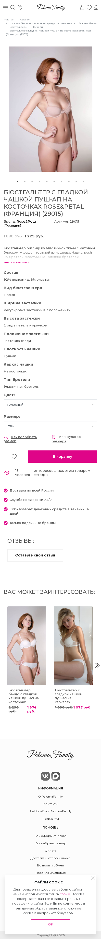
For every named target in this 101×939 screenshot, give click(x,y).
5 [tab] (46, 181)
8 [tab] (68, 181)
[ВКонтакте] (45, 776)
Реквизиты (50, 818)
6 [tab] (54, 181)
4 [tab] (39, 181)
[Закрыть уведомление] (92, 878)
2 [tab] (24, 181)
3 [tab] (32, 181)
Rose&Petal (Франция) (20, 223)
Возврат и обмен (50, 865)
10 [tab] (83, 181)
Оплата (50, 850)
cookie (65, 894)
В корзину (62, 456)
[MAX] (55, 776)
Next (97, 665)
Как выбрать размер (50, 843)
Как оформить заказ (50, 836)
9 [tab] (76, 181)
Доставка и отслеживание (50, 858)
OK (50, 924)
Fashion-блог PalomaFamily (51, 811)
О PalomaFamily (50, 796)
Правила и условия (51, 873)
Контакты (50, 804)
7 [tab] (61, 181)
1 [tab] (17, 181)
